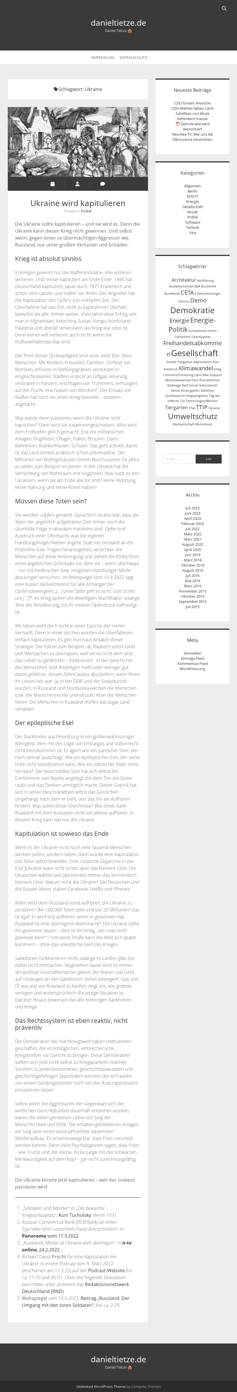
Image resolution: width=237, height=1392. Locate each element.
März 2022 (192, 534)
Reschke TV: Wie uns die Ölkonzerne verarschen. (192, 137)
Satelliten (207, 390)
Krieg (217, 369)
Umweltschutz (192, 416)
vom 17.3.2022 (50, 1236)
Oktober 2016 (192, 565)
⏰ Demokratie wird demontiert (192, 126)
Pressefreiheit (209, 380)
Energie (192, 201)
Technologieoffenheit (202, 401)
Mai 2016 (192, 580)
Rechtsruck (190, 385)
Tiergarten (176, 407)
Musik (192, 211)
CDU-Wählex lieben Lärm (192, 108)
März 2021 (192, 539)
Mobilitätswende (177, 380)
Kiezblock (171, 369)
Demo (198, 300)
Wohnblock (203, 424)
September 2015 (193, 601)
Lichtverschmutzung (178, 375)
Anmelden (192, 653)
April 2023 (192, 518)
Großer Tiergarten (179, 362)
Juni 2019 (192, 554)
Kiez (216, 362)
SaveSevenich (175, 396)
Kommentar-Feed (192, 663)
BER (197, 286)
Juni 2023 (192, 513)
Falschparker (201, 337)
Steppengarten (197, 396)
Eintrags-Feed (192, 658)
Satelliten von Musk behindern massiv (193, 116)
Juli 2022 (192, 528)
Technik (192, 227)
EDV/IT (192, 196)
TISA (192, 408)
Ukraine (214, 408)
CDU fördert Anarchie (192, 103)
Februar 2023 (192, 523)
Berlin (192, 191)
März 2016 (192, 585)
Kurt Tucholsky (75, 1215)
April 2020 (192, 549)
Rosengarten (190, 390)
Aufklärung (205, 281)
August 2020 (192, 544)
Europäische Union (202, 331)
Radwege (174, 385)
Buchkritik (208, 286)
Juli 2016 (192, 575)
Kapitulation (202, 362)
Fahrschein (183, 337)
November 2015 (192, 591)
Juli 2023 (192, 508)
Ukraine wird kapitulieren (78, 142)
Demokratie (192, 309)
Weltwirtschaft (183, 424)
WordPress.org (192, 668)
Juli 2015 (192, 606)
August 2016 (192, 570)
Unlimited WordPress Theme (100, 1386)
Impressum (102, 57)
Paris (195, 380)
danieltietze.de (118, 22)
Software (192, 222)
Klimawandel (196, 368)
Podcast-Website (106, 1270)
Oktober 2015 (192, 596)
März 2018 (192, 560)
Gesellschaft (192, 206)
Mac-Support (212, 375)
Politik (86, 211)
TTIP (202, 407)
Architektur (184, 280)
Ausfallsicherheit (181, 286)
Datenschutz (133, 57)
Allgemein (192, 185)
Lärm (198, 375)
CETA (187, 292)
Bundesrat (172, 294)
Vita (192, 232)
